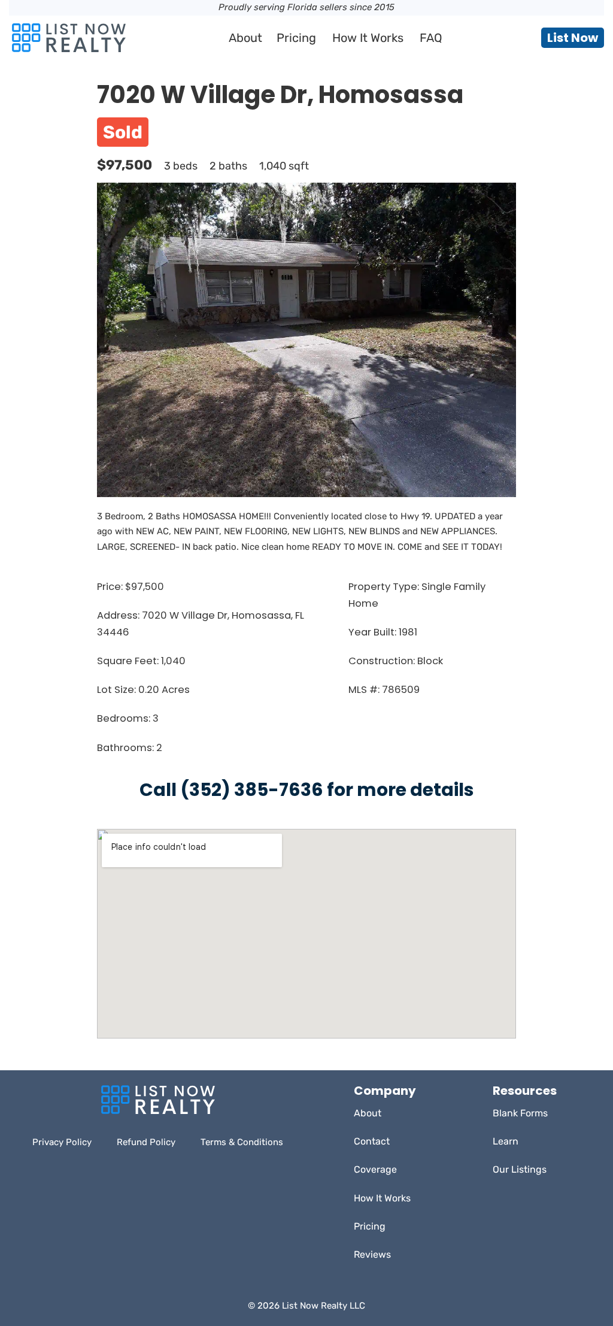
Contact (372, 1141)
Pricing (296, 38)
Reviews (372, 1254)
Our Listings (520, 1169)
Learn (505, 1141)
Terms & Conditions (242, 1142)
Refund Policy (146, 1142)
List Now (572, 37)
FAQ (431, 38)
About (245, 38)
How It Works (367, 38)
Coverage (375, 1169)
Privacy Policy (62, 1142)
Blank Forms (520, 1113)
